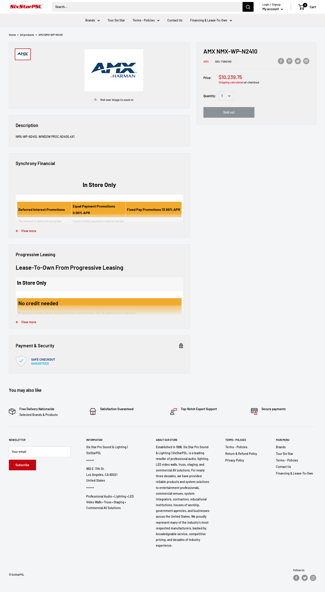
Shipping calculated (231, 82)
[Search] (248, 7)
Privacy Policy (234, 460)
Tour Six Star (116, 20)
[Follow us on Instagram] (313, 578)
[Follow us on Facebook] (296, 578)
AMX (206, 61)
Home (12, 34)
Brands (90, 20)
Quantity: (209, 96)
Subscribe (22, 465)
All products (27, 34)
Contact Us (174, 20)
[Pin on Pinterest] (289, 61)
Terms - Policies (144, 20)
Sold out (229, 112)
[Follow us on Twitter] (305, 578)
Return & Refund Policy (241, 454)
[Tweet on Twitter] (298, 61)
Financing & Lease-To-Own (208, 20)
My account (271, 9)
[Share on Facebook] (281, 61)
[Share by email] (306, 61)
